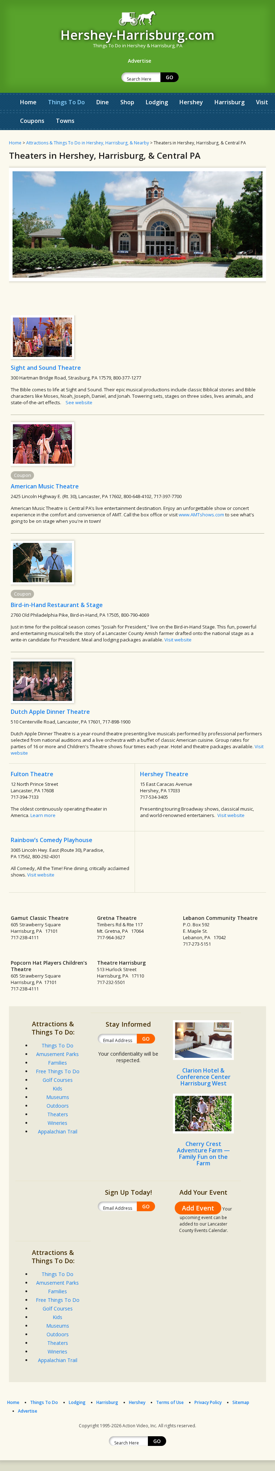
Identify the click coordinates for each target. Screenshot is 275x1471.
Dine (102, 102)
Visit (262, 102)
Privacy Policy (208, 1402)
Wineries (57, 1122)
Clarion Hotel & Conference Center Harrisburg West (204, 1076)
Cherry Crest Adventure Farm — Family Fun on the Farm (203, 1153)
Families (57, 1062)
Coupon (22, 475)
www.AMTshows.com (201, 514)
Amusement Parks (57, 1054)
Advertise (27, 1411)
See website (79, 402)
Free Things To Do (57, 1071)
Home (28, 102)
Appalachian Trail (57, 1131)
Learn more (43, 815)
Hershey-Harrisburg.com (137, 35)
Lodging (157, 102)
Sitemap (240, 1402)
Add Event (198, 1208)
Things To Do (66, 102)
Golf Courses (58, 1079)
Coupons (32, 121)
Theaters (57, 1114)
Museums (57, 1097)
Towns (65, 121)
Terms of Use (170, 1402)
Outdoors (58, 1105)
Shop (127, 102)
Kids (57, 1088)
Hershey (191, 102)
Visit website (178, 639)
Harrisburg (229, 102)
